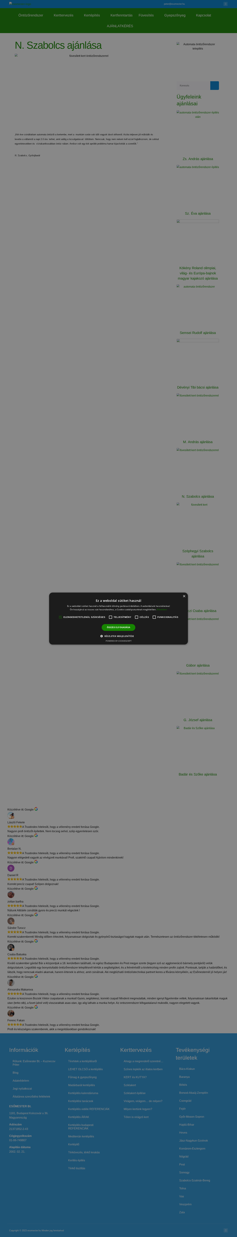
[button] (118, 636)
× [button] (184, 596)
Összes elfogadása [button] (118, 627)
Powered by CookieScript (119, 641)
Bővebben (162, 609)
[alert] (118, 618)
